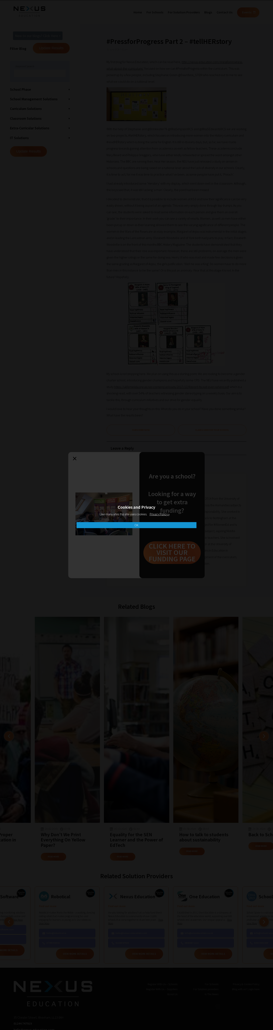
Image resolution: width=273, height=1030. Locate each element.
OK (136, 525)
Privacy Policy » (159, 514)
